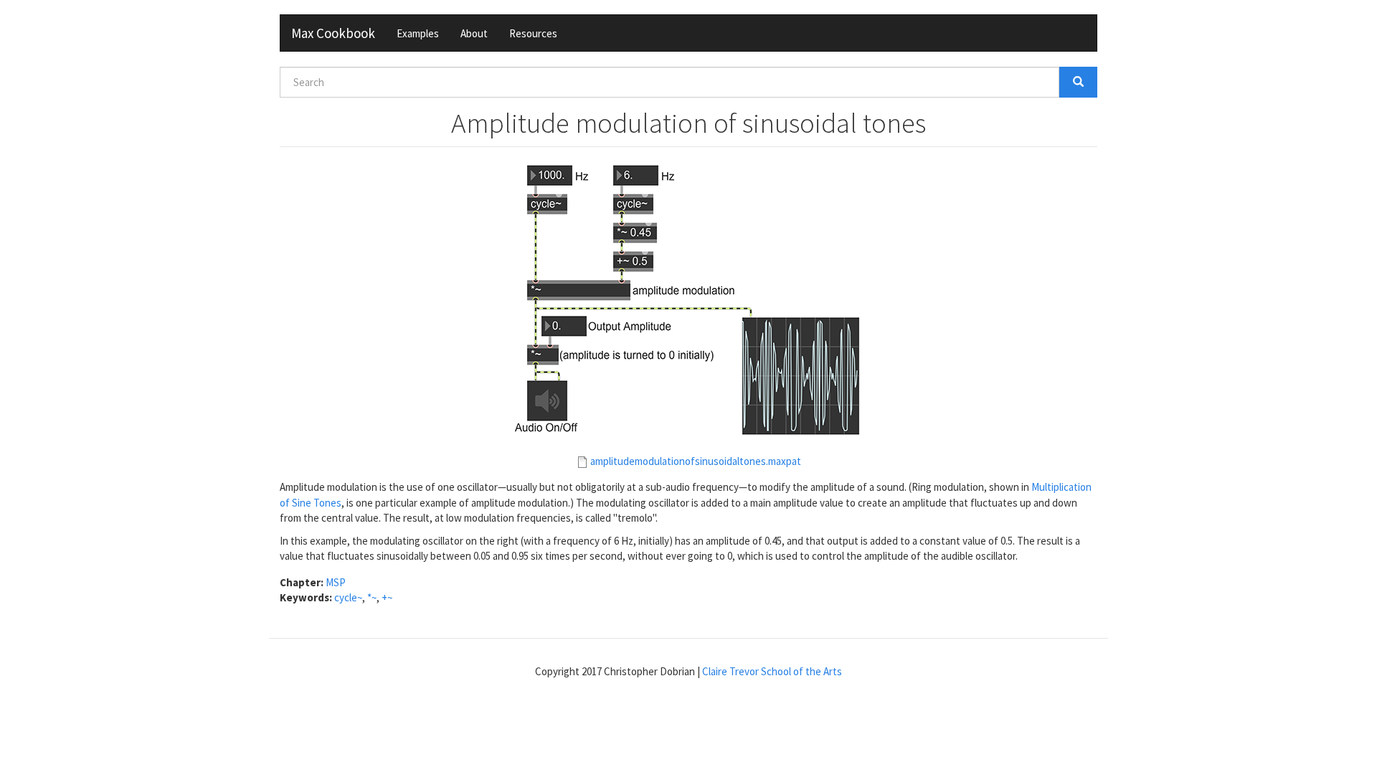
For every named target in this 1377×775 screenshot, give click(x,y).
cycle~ (348, 597)
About (474, 33)
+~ (387, 597)
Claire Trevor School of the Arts (772, 671)
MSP (336, 582)
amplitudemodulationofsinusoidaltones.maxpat (695, 461)
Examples (418, 33)
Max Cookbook (333, 33)
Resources (533, 33)
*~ (372, 597)
